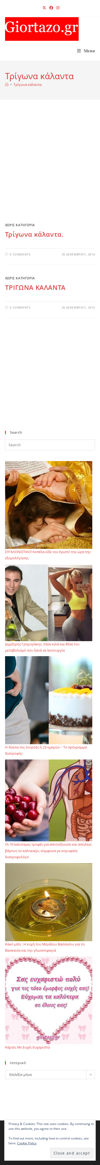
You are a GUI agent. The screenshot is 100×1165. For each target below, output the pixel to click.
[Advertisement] (50, 166)
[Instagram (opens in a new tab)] (57, 7)
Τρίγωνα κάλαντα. (34, 234)
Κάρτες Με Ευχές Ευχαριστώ (27, 1047)
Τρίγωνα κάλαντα (28, 84)
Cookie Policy (27, 1143)
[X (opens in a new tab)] (44, 7)
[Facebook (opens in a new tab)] (51, 7)
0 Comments (20, 254)
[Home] (7, 84)
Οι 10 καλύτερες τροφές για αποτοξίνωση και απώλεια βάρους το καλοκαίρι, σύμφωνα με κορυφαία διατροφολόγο (48, 850)
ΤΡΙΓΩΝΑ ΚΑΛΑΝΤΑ (35, 287)
